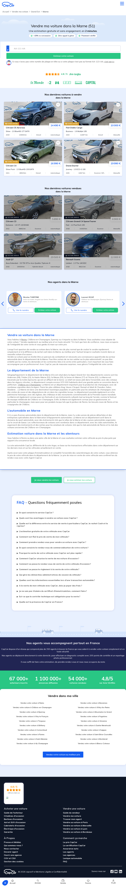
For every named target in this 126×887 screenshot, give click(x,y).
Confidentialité (60, 871)
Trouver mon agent (72, 819)
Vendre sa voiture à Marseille (77, 825)
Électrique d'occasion (14, 829)
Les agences (69, 855)
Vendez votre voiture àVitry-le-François (32, 716)
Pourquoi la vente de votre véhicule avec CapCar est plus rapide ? (49, 553)
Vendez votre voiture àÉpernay (32, 712)
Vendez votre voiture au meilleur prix (63, 754)
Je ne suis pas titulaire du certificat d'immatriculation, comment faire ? (52, 591)
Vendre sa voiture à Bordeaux (77, 832)
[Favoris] (58, 105)
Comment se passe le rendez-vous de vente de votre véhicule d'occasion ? (54, 564)
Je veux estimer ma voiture (79, 480)
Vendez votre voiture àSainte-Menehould (94, 725)
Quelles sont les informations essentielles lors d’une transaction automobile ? (56, 580)
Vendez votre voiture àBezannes (93, 703)
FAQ (65, 861)
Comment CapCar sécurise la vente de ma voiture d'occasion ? (48, 558)
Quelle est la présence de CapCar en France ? (40, 602)
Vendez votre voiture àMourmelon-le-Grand (94, 712)
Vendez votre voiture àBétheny (32, 725)
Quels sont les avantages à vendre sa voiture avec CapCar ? (47, 518)
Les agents (68, 852)
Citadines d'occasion (14, 816)
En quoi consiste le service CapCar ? (35, 512)
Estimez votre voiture (47, 310)
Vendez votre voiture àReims (32, 703)
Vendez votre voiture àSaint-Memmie (32, 739)
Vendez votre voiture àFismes (32, 734)
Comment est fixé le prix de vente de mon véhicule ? (43, 537)
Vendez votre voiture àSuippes (93, 730)
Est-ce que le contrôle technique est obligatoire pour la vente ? (48, 596)
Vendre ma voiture (72, 816)
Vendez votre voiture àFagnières (93, 716)
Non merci (11, 875)
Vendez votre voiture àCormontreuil (32, 730)
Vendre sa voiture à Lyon (75, 829)
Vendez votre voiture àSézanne (94, 721)
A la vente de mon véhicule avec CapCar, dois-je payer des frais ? (49, 585)
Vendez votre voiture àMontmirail (93, 739)
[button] (5, 883)
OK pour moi (45, 875)
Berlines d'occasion (13, 819)
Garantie (8, 832)
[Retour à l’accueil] (8, 4)
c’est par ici (109, 61)
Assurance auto (70, 848)
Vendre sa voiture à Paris (75, 822)
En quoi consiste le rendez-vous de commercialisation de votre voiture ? (52, 547)
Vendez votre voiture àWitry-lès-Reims (94, 707)
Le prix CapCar (70, 842)
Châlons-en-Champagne (29, 384)
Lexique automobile (72, 858)
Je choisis (28, 875)
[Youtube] (115, 871)
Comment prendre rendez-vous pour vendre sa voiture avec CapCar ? (51, 542)
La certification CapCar (74, 845)
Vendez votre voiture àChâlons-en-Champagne (32, 707)
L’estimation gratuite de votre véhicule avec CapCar (43, 531)
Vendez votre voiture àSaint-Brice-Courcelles (93, 734)
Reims (24, 339)
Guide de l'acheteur (13, 812)
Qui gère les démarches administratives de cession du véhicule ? (49, 575)
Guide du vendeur (71, 812)
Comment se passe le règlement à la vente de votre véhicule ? (48, 569)
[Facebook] (112, 871)
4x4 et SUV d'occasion (15, 822)
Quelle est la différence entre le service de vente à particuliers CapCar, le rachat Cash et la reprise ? (62, 524)
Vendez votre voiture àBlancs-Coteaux (94, 743)
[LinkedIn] (120, 871)
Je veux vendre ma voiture (46, 480)
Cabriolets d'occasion (14, 825)
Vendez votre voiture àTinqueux (32, 721)
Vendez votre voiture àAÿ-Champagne (32, 743)
